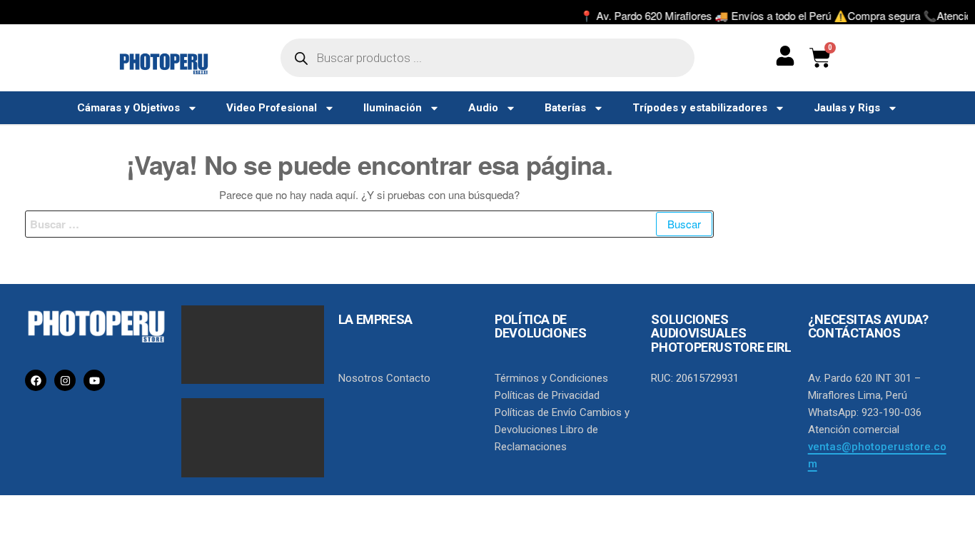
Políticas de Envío (536, 412)
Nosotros (360, 378)
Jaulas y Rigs (847, 107)
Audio (483, 107)
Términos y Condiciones (551, 378)
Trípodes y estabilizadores (699, 107)
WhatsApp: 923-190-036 (864, 412)
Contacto (408, 378)
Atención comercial (853, 429)
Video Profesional (271, 107)
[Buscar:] (369, 224)
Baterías (565, 107)
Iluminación (392, 107)
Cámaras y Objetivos (128, 107)
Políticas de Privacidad (547, 395)
